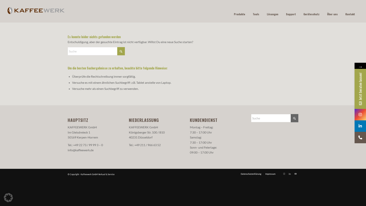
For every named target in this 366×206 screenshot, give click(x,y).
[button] (8, 197)
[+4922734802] (360, 137)
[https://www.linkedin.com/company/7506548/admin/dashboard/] (360, 126)
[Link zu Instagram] (284, 174)
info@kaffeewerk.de (81, 150)
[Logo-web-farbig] (36, 11)
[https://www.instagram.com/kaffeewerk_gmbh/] (360, 114)
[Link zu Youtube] (295, 174)
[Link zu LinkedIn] (290, 174)
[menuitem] (251, 174)
